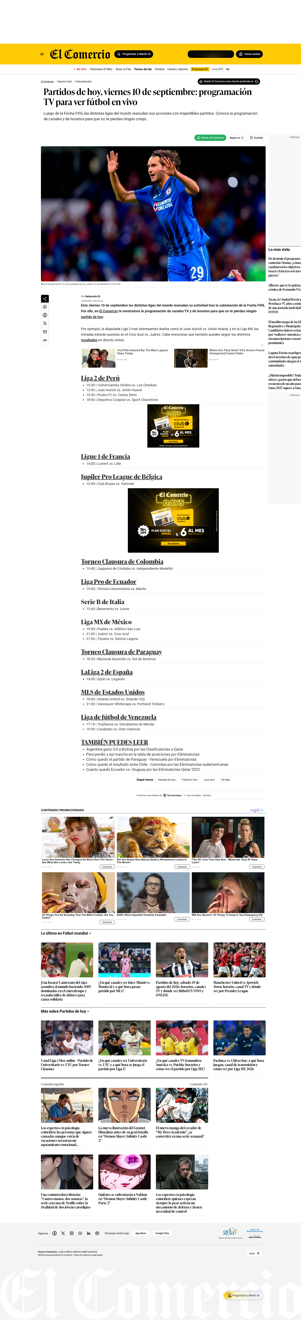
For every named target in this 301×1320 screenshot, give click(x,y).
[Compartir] (45, 299)
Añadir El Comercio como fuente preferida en (228, 81)
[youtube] (80, 1233)
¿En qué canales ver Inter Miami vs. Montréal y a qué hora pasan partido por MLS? (124, 986)
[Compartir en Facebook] (45, 315)
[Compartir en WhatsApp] (45, 307)
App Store (140, 1233)
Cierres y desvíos (177, 69)
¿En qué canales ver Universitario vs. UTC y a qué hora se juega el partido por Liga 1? (122, 1064)
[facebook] (54, 1233)
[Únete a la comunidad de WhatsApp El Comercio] (210, 138)
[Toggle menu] (42, 54)
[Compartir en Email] (45, 332)
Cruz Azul (209, 779)
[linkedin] (89, 1233)
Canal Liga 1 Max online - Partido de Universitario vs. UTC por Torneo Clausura (67, 1064)
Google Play (162, 1233)
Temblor (160, 69)
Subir (252, 1253)
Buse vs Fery (123, 69)
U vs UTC (217, 69)
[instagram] (72, 1233)
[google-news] (97, 1233)
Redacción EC (93, 296)
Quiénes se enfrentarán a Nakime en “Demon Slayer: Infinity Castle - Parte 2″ (123, 1198)
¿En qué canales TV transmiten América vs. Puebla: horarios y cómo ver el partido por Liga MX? (180, 1064)
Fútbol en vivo (190, 779)
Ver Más (225, 779)
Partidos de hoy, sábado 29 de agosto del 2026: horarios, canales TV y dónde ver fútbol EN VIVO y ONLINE (181, 988)
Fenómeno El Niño (101, 69)
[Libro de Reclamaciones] (255, 1233)
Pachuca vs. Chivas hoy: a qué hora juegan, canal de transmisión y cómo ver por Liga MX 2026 (238, 1064)
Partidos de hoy (166, 779)
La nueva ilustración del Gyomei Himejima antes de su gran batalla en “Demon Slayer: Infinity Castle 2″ (123, 1134)
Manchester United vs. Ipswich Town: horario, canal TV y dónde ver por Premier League (237, 986)
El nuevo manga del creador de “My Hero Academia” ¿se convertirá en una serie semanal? (180, 1132)
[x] (63, 1233)
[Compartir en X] (45, 323)
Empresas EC (200, 69)
